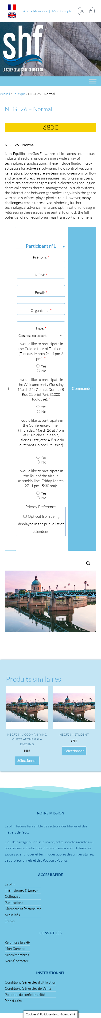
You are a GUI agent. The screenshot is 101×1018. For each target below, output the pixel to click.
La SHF (10, 884)
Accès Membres (35, 11)
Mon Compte (62, 11)
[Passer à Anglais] (12, 15)
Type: (40, 328)
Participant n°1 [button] (41, 246)
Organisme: (41, 310)
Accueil (5, 94)
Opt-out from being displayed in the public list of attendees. (41, 524)
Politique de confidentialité (25, 994)
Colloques (12, 896)
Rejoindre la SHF (17, 942)
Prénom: (41, 257)
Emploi (10, 921)
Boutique (19, 94)
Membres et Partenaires (23, 908)
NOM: (41, 274)
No (43, 370)
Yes (43, 366)
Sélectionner (27, 760)
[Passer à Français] (12, 7)
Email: (41, 292)
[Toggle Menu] (93, 81)
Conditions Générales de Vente (28, 988)
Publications (14, 902)
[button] (88, 563)
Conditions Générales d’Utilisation (30, 982)
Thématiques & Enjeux (21, 890)
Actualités (12, 915)
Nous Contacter (16, 961)
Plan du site (13, 1000)
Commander (82, 389)
